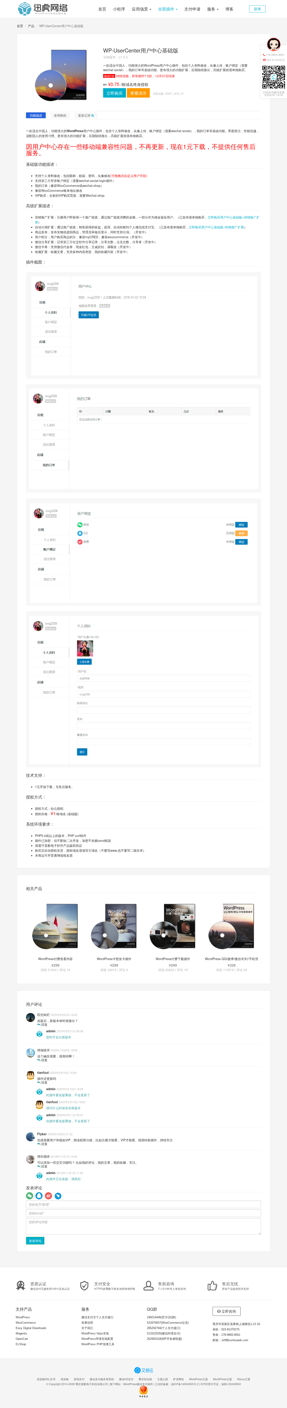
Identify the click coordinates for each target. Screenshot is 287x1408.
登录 (257, 8)
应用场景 (140, 9)
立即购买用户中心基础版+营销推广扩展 (216, 227)
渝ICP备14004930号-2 (185, 1384)
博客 (229, 9)
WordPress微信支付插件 (138, 1384)
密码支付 (79, 1379)
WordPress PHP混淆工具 (97, 1344)
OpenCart (22, 1338)
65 (245, 969)
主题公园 (162, 1379)
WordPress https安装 (95, 1333)
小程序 (119, 9)
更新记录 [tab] (84, 115)
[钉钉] (57, 1195)
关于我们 (87, 1328)
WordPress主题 (198, 1379)
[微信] (29, 1195)
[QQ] (39, 1195)
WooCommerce (26, 1322)
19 (68, 969)
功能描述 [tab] (36, 115)
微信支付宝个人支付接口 (97, 1317)
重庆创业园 (145, 1379)
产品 (31, 26)
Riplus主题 (243, 1379)
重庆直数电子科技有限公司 (92, 1384)
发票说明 (87, 1322)
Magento (21, 1333)
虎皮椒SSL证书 (46, 1379)
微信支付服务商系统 (102, 1379)
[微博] (48, 1195)
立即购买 (115, 93)
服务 (211, 9)
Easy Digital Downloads (31, 1328)
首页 (102, 9)
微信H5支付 (126, 1379)
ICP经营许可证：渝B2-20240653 (221, 1384)
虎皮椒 (65, 1379)
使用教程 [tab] (60, 115)
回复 (44, 1024)
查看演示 (138, 93)
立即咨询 (228, 1311)
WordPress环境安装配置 (97, 1338)
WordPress (23, 1317)
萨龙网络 (178, 1379)
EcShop (21, 1344)
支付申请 (192, 9)
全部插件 (166, 9)
